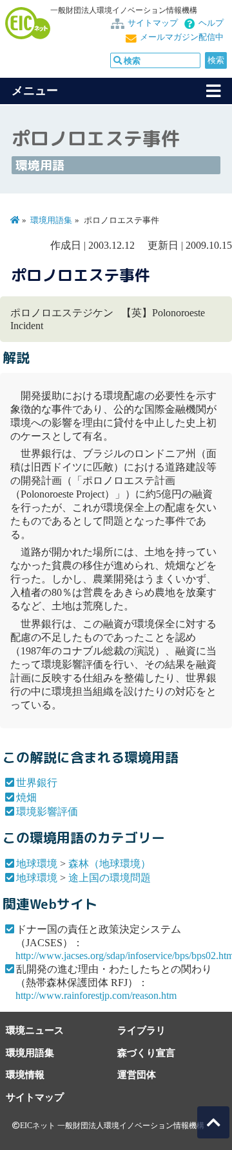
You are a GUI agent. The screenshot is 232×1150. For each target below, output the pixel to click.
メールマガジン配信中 (182, 37)
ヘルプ (211, 23)
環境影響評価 (47, 811)
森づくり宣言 (146, 1052)
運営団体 (136, 1074)
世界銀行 (36, 782)
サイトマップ (153, 23)
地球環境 (36, 863)
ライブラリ (141, 1030)
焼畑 (26, 797)
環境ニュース (35, 1030)
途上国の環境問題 (109, 877)
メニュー (35, 90)
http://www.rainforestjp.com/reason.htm (96, 995)
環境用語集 (51, 220)
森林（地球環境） (109, 863)
